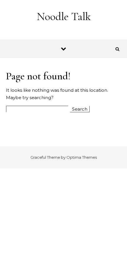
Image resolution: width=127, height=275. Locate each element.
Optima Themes (81, 157)
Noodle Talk (64, 16)
